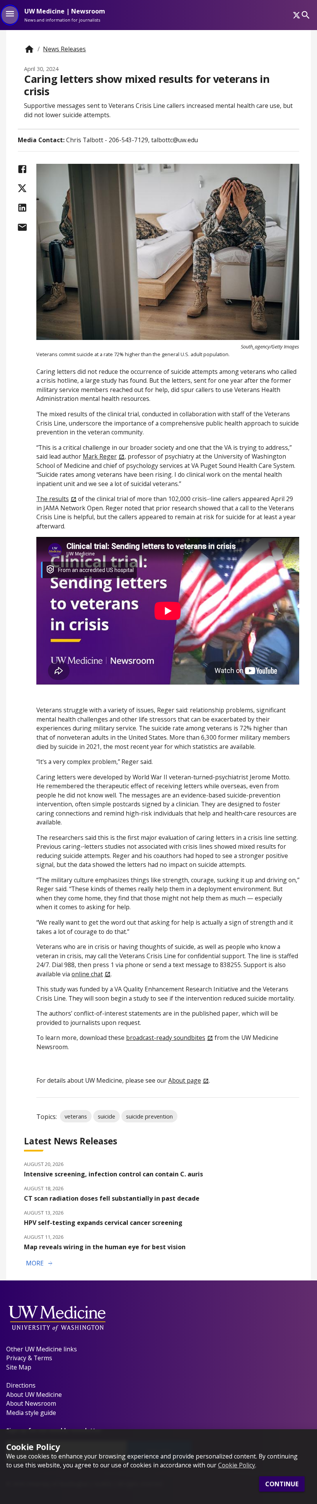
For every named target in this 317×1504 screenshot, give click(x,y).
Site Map (18, 1367)
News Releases (64, 49)
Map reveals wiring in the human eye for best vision (105, 1247)
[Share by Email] (22, 227)
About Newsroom (31, 1403)
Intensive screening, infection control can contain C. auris (113, 1174)
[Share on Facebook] (22, 169)
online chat (87, 974)
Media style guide (31, 1412)
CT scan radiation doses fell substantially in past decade (111, 1198)
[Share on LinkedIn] (22, 207)
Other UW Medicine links (41, 1349)
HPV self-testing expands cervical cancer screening (103, 1222)
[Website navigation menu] (10, 15)
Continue (281, 1484)
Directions (21, 1385)
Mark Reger (100, 456)
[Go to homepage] (29, 49)
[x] (296, 15)
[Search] (305, 15)
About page (184, 1080)
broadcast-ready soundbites (165, 1037)
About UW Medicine (34, 1394)
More (40, 1263)
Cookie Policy (236, 1465)
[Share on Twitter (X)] (22, 188)
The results (52, 499)
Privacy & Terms (29, 1358)
